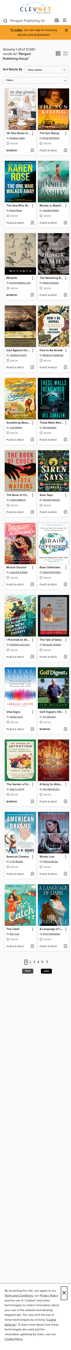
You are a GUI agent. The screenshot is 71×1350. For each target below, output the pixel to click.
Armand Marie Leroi (20, 282)
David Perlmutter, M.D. (54, 572)
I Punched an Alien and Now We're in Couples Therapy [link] (18, 640)
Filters (9, 80)
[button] (58, 54)
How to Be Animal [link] (51, 350)
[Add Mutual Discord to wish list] (32, 584)
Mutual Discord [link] (16, 567)
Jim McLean (49, 716)
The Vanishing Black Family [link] (52, 278)
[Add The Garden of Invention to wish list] (32, 801)
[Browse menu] (64, 20)
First (27, 971)
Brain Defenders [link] (50, 567)
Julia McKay (16, 427)
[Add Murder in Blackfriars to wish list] (65, 223)
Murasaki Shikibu (52, 644)
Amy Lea (14, 933)
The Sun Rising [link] (49, 133)
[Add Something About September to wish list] (32, 440)
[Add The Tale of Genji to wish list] (65, 657)
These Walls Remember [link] (52, 423)
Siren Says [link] (46, 495)
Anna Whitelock (51, 138)
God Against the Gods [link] (18, 350)
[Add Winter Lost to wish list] (65, 874)
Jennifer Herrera (51, 499)
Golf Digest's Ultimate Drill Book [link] (52, 712)
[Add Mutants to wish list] (32, 295)
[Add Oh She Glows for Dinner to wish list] (32, 150)
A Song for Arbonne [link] (52, 784)
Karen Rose (16, 210)
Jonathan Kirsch (18, 355)
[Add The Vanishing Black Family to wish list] (65, 295)
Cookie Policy (14, 1339)
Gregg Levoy (16, 716)
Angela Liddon (17, 138)
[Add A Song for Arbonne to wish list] (65, 801)
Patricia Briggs (50, 861)
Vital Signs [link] (13, 712)
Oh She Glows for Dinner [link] (18, 133)
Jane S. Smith (17, 789)
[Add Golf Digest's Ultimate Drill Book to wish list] (65, 729)
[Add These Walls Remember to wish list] (65, 440)
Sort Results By (12, 69)
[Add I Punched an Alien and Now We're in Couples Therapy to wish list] (32, 657)
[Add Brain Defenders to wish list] (65, 584)
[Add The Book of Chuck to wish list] (32, 512)
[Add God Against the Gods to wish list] (32, 367)
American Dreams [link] (17, 857)
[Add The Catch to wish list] (32, 946)
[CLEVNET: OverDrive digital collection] (35, 8)
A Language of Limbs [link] (52, 929)
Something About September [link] (18, 423)
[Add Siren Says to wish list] (65, 512)
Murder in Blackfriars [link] (52, 205)
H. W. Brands (16, 861)
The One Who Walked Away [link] (18, 205)
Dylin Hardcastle (51, 933)
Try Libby (16, 30)
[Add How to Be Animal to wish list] (65, 367)
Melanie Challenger (53, 355)
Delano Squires (51, 282)
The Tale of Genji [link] (51, 640)
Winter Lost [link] (47, 857)
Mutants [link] (11, 278)
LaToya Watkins (18, 499)
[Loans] (56, 21)
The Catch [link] (13, 929)
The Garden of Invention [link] (18, 784)
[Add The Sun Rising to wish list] (65, 150)
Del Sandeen (49, 427)
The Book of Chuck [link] (18, 495)
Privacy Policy (49, 1295)
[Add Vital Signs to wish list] (32, 729)
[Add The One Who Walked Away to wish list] (32, 223)
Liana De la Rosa (18, 572)
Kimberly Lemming (20, 644)
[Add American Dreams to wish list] (32, 874)
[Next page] (47, 962)
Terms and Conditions (19, 1295)
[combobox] (28, 20)
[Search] (5, 21)
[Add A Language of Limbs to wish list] (65, 946)
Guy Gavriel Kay (51, 789)
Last (46, 971)
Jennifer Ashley (51, 210)
